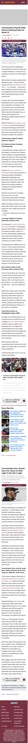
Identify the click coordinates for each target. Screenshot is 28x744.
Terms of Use (5, 718)
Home (3, 455)
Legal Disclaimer (6, 721)
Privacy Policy (18, 715)
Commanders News (11, 455)
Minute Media (10, 730)
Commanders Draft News (12, 694)
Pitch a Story (5, 715)
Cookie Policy (18, 718)
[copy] (11, 38)
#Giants (4, 204)
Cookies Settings (19, 726)
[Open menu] (2, 2)
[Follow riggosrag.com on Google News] (24, 401)
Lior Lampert (7, 482)
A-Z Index (4, 726)
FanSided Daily (18, 712)
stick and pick (17, 601)
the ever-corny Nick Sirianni (16, 321)
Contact (3, 709)
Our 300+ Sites (18, 709)
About (3, 707)
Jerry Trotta (6, 35)
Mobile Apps (5, 712)
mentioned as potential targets (11, 588)
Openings (17, 707)
